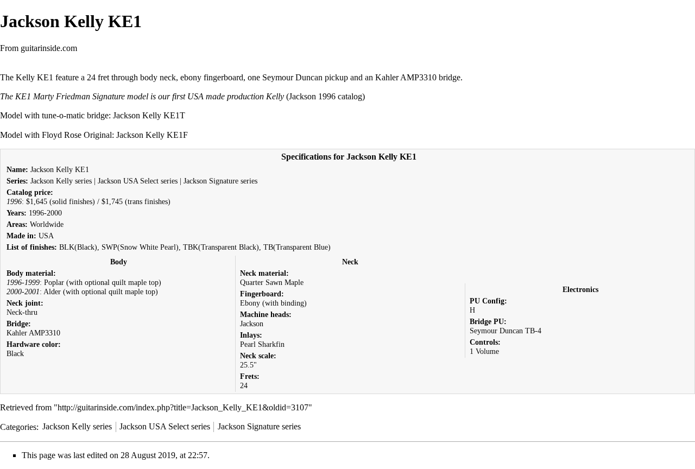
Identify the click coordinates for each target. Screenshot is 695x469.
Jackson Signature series (220, 180)
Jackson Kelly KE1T (149, 115)
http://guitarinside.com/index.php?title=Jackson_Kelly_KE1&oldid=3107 (183, 407)
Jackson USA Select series (138, 180)
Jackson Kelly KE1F (152, 135)
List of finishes (30, 247)
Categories (18, 426)
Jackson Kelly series (61, 180)
